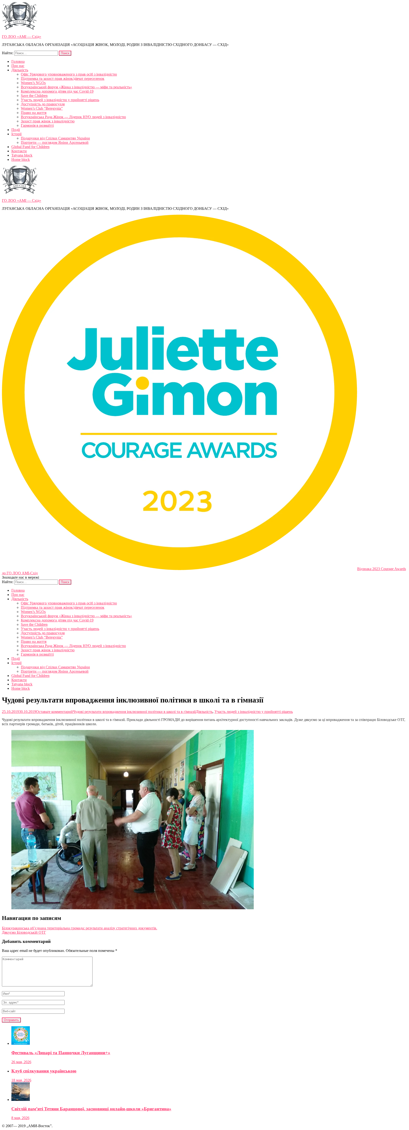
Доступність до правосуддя (43, 104)
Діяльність (19, 70)
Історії (16, 134)
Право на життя (33, 113)
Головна (18, 61)
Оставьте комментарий (116, 712)
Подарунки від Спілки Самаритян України (55, 138)
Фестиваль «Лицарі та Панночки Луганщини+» (60, 1052)
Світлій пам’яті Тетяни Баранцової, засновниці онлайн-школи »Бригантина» (91, 1108)
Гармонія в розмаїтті (37, 125)
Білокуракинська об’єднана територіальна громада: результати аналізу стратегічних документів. (79, 928)
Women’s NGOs (33, 83)
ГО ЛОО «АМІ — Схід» (21, 37)
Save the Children (34, 96)
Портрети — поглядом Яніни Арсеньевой (55, 142)
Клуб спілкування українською (43, 1070)
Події (15, 130)
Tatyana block (21, 155)
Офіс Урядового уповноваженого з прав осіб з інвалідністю (69, 74)
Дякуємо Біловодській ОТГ (24, 932)
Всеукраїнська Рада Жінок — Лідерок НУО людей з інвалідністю (73, 117)
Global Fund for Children (30, 147)
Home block (20, 160)
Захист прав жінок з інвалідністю (48, 121)
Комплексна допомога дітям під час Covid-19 (57, 91)
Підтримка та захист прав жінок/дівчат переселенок (62, 79)
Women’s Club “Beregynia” (42, 108)
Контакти (19, 151)
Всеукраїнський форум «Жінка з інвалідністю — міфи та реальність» (76, 87)
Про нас (17, 66)
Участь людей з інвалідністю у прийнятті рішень (60, 100)
